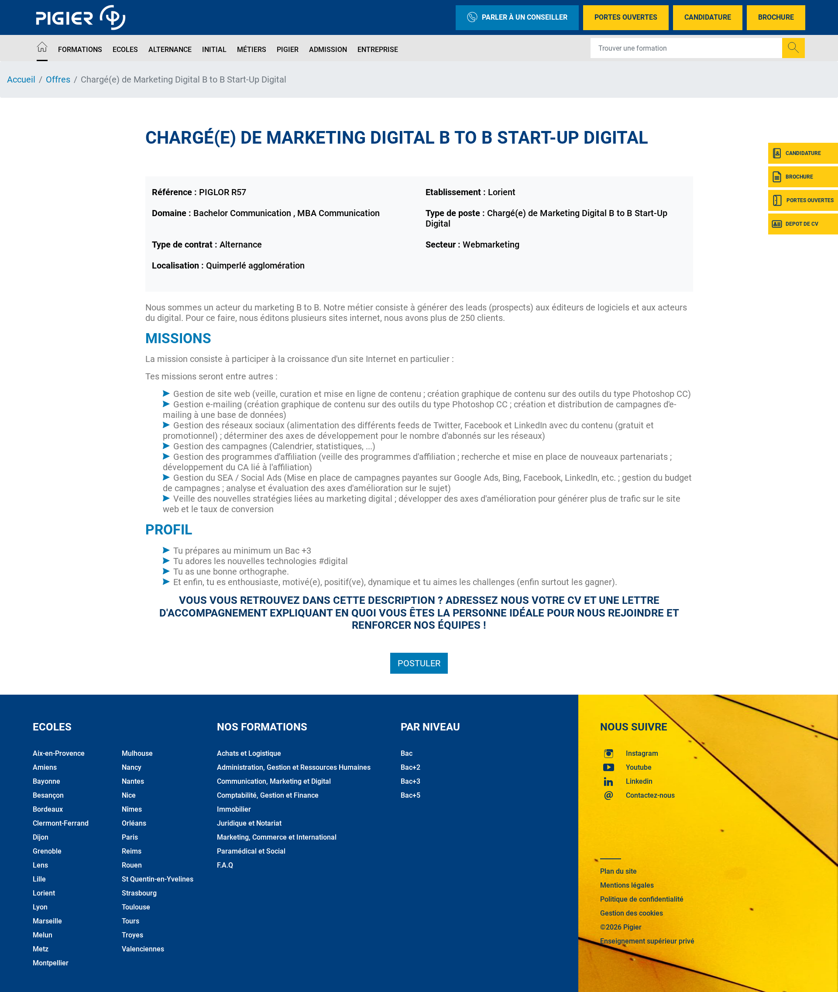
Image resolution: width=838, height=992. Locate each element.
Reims (131, 851)
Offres (58, 79)
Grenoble (47, 851)
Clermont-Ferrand (61, 823)
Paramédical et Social (251, 851)
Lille (39, 879)
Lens (40, 865)
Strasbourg (139, 893)
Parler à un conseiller (524, 17)
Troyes (132, 935)
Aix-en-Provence (59, 753)
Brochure (776, 17)
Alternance (170, 49)
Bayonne (46, 781)
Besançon (48, 795)
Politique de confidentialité (641, 899)
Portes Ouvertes (625, 17)
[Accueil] (42, 48)
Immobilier (234, 809)
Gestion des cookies (631, 913)
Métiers (251, 49)
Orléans (134, 823)
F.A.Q (225, 865)
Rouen (132, 865)
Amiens (45, 767)
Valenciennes (143, 949)
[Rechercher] (793, 48)
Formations (80, 49)
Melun (42, 935)
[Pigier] (83, 17)
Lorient (44, 893)
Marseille (47, 921)
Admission (328, 49)
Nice (129, 795)
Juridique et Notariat (249, 823)
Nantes (133, 781)
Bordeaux (48, 809)
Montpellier (51, 963)
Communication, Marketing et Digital (274, 781)
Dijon (40, 837)
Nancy (131, 767)
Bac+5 (410, 795)
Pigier (288, 49)
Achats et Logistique (249, 753)
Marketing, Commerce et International (277, 837)
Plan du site (618, 871)
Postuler (419, 663)
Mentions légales (627, 885)
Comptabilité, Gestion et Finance (268, 795)
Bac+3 (410, 781)
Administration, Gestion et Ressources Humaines (294, 767)
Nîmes (132, 809)
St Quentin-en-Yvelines (157, 879)
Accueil (21, 79)
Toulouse (136, 907)
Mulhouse (137, 753)
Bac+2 (410, 767)
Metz (40, 949)
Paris (130, 837)
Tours (130, 921)
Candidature (707, 17)
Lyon (40, 907)
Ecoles (125, 49)
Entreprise (377, 49)
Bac (406, 753)
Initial (214, 49)
